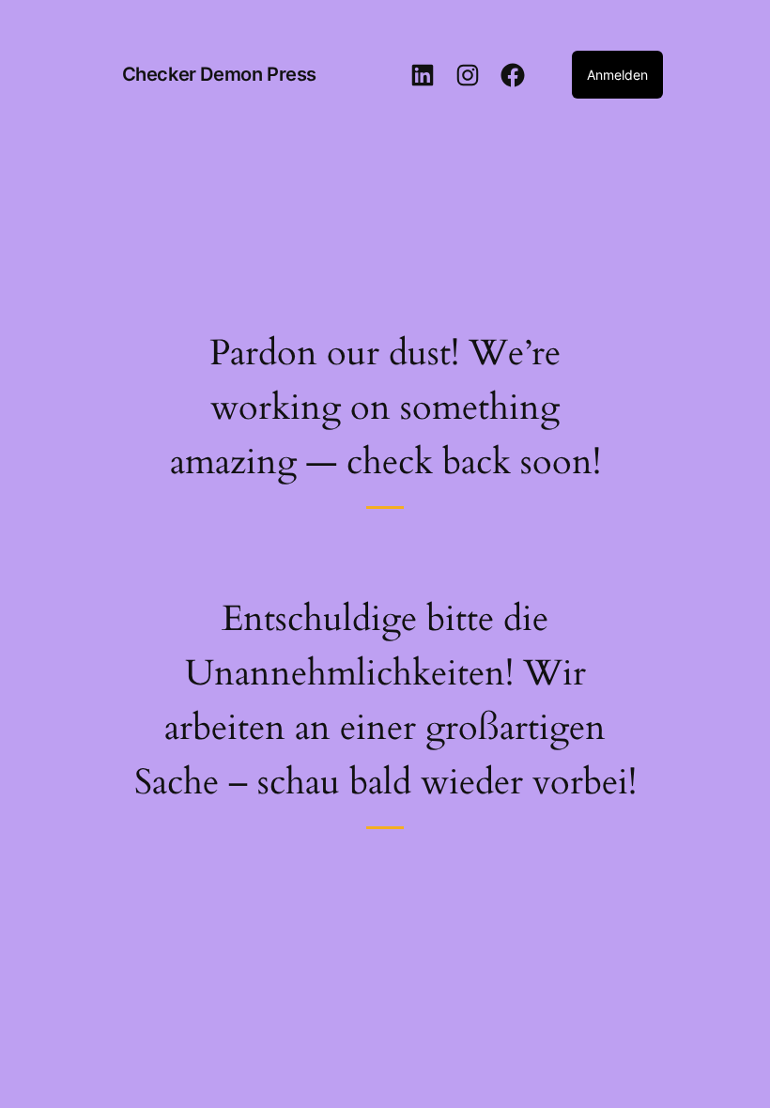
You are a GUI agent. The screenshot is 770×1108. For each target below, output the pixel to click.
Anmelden (617, 75)
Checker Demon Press (219, 74)
